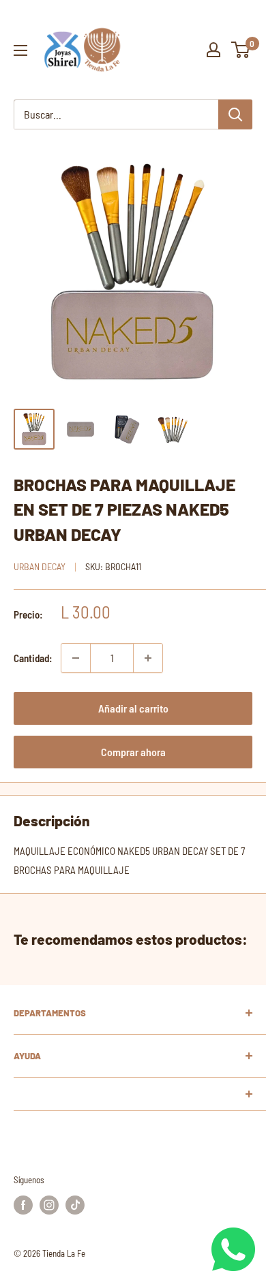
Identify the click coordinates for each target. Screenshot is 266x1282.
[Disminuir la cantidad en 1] (75, 658)
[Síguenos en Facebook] (23, 1205)
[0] (241, 50)
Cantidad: (33, 658)
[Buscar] (235, 114)
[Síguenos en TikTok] (75, 1205)
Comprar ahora (133, 751)
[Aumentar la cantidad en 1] (148, 658)
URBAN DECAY (39, 566)
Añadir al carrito (133, 708)
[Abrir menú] (20, 50)
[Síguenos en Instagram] (49, 1205)
